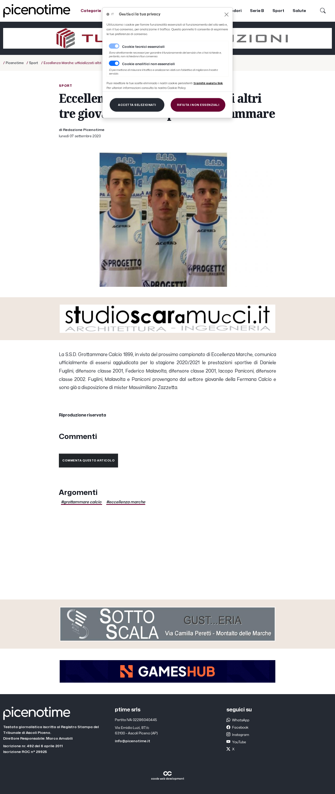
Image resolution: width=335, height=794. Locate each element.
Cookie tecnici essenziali (143, 46)
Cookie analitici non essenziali (148, 64)
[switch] (114, 63)
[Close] (226, 14)
